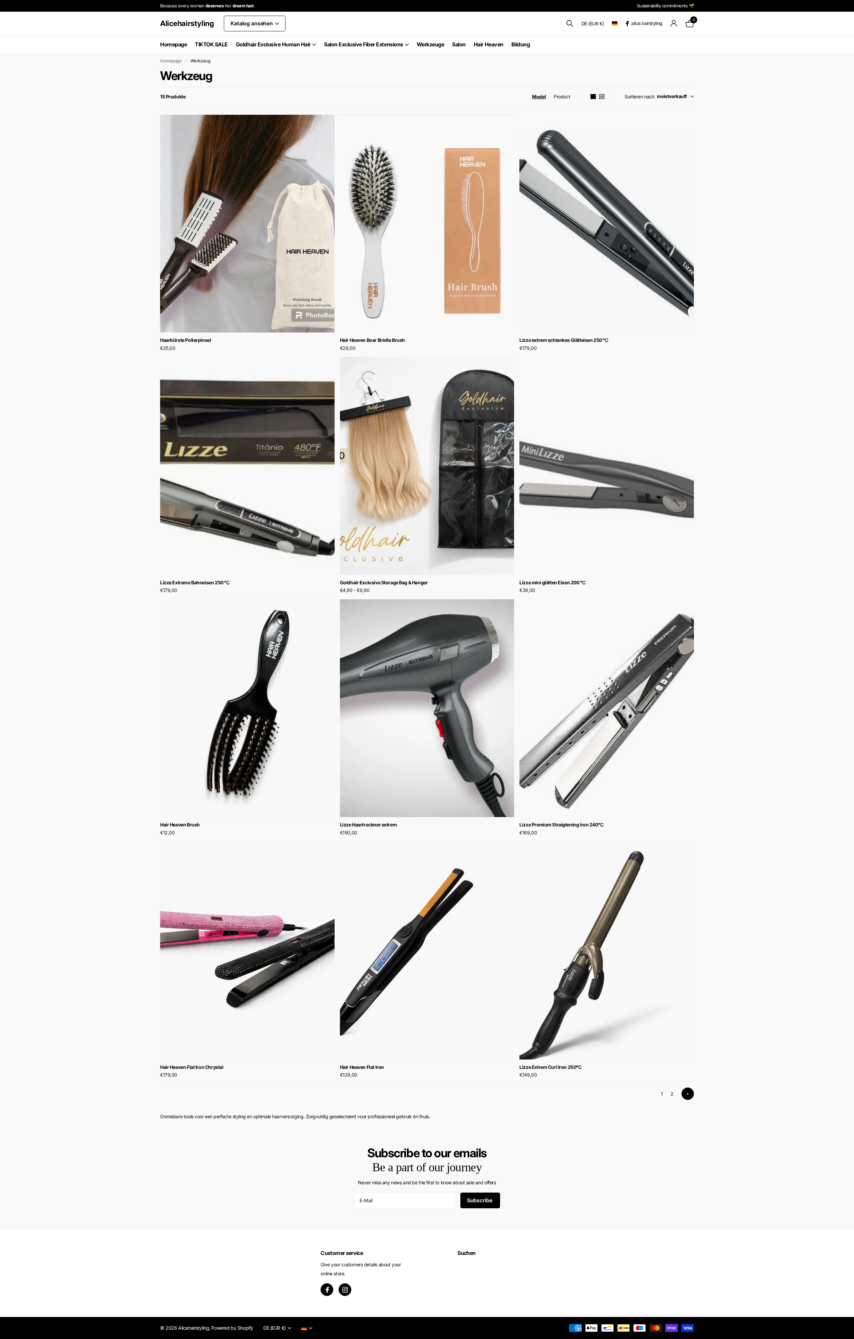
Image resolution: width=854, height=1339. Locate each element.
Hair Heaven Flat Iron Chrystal (191, 1067)
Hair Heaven (488, 44)
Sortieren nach (639, 96)
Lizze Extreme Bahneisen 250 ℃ (195, 582)
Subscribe (480, 1200)
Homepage (173, 44)
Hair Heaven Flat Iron (362, 1067)
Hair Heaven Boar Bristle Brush (372, 340)
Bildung (520, 44)
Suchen (466, 1253)
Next (688, 1094)
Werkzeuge (430, 44)
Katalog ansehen (252, 23)
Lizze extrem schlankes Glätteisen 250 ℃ (563, 340)
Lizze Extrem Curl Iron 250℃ (550, 1067)
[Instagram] (345, 1289)
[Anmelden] (674, 23)
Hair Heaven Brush (180, 824)
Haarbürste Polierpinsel (185, 340)
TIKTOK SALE (211, 44)
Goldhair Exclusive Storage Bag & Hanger (384, 582)
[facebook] (327, 1289)
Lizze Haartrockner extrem (368, 824)
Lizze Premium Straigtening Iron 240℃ (561, 824)
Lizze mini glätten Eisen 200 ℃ (552, 582)
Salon (459, 44)
